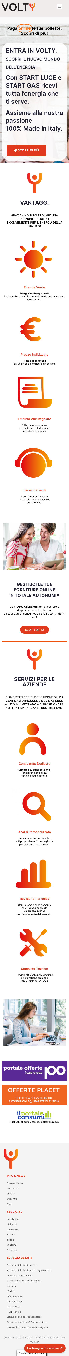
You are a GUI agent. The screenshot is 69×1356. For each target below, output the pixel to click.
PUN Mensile (14, 1312)
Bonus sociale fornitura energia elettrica (29, 1270)
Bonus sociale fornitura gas (22, 1265)
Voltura (11, 1193)
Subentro (12, 1199)
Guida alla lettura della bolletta (24, 1280)
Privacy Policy (14, 1301)
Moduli (11, 1291)
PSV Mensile (13, 1306)
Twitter (11, 1234)
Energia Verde (15, 1183)
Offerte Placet (14, 1296)
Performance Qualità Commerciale (26, 1322)
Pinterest (12, 1250)
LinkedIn (12, 1224)
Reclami (11, 1286)
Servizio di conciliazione (20, 1275)
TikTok (10, 1240)
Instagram (13, 1229)
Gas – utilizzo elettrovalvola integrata (27, 1327)
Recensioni (13, 1188)
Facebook (12, 1219)
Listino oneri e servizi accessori (24, 1317)
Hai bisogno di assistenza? (45, 1348)
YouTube (12, 1245)
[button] (59, 6)
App (9, 1204)
